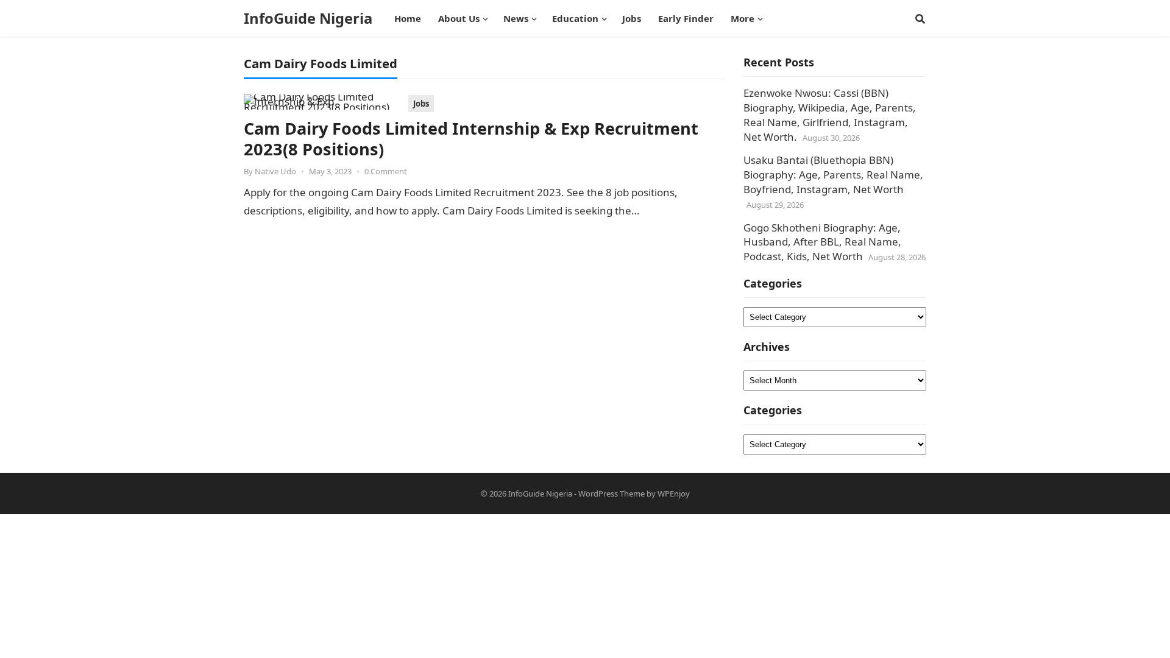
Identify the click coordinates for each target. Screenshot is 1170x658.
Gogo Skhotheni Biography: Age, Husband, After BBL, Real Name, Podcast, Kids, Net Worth (822, 242)
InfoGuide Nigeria (308, 18)
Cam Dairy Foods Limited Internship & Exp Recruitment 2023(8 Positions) (471, 138)
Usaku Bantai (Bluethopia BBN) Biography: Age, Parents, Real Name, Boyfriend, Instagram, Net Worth (833, 174)
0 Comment (385, 171)
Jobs (421, 103)
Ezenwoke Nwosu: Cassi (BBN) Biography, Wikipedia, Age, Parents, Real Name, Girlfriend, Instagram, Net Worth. (829, 114)
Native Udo (275, 171)
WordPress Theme (611, 493)
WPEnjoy (674, 493)
